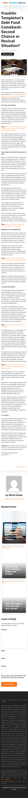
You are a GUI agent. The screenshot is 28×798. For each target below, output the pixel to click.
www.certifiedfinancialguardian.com (9, 781)
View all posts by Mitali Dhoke (14, 499)
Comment (4, 629)
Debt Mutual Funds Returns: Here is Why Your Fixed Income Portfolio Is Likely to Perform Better (13, 366)
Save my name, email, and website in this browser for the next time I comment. (13, 676)
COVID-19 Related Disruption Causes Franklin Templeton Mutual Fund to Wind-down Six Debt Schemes (13, 128)
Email (3, 658)
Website (3, 666)
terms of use (22, 755)
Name (3, 650)
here (9, 454)
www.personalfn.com (6, 779)
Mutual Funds (7, 54)
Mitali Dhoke (14, 50)
